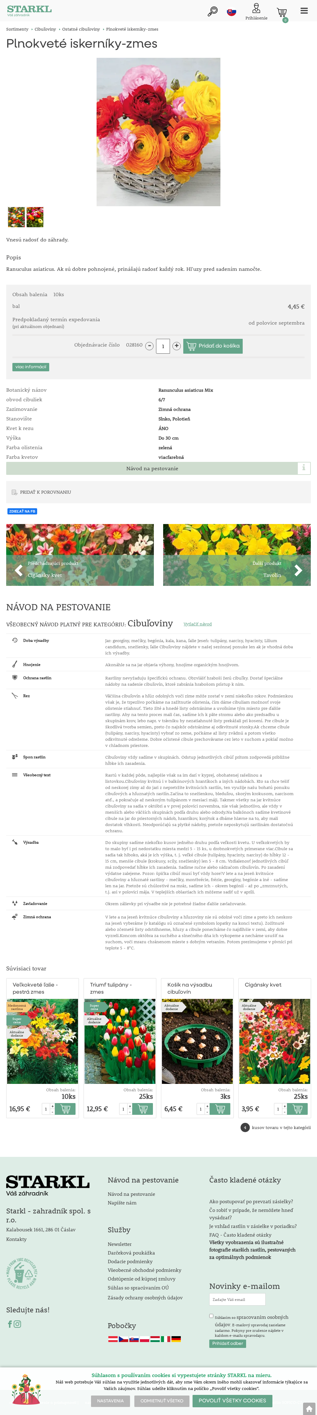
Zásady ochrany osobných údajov (146, 1297)
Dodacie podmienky (130, 1261)
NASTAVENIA (110, 1401)
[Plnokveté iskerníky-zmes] (158, 132)
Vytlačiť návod (198, 624)
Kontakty (16, 1239)
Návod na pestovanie (152, 468)
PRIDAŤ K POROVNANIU (45, 492)
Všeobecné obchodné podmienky (144, 1270)
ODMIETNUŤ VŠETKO (162, 1401)
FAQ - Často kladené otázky (240, 1234)
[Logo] (29, 12)
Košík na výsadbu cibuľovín (189, 988)
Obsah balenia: (61, 1090)
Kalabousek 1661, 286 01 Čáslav (41, 1229)
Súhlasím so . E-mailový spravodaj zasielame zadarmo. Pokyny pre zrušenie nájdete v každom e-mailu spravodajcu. (252, 1326)
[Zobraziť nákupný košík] (282, 12)
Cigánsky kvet (263, 985)
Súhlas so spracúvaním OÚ (138, 1287)
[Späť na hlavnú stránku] (309, 1409)
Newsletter (120, 1244)
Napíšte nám (122, 1202)
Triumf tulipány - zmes (111, 988)
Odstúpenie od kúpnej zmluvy (142, 1278)
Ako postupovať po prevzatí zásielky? (251, 1201)
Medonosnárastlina (17, 1007)
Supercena (16, 1020)
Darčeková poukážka (131, 1252)
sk (231, 11)
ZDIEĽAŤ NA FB (22, 511)
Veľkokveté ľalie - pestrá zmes (35, 988)
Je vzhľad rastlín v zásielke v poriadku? (253, 1226)
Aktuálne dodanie (17, 1033)
